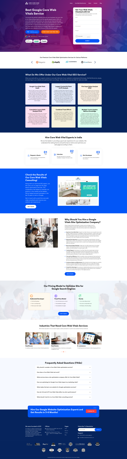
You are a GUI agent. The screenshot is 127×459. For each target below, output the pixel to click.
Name (76, 17)
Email (76, 21)
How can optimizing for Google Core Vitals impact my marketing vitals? (57, 382)
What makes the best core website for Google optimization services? (56, 387)
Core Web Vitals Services (80, 3)
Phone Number (78, 26)
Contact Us (91, 411)
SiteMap (78, 457)
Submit (98, 429)
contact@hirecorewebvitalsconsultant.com (86, 437)
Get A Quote (31, 206)
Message (77, 30)
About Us (66, 430)
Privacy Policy (74, 457)
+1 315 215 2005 (82, 435)
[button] (32, 62)
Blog (101, 3)
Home (71, 3)
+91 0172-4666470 (88, 435)
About (90, 3)
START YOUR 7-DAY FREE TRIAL (50, 31)
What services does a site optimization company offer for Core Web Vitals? (58, 377)
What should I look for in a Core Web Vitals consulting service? (55, 397)
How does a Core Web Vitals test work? (48, 372)
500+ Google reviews (43, 36)
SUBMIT (87, 41)
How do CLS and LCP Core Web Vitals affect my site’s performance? (56, 392)
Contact (95, 3)
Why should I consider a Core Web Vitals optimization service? (55, 367)
